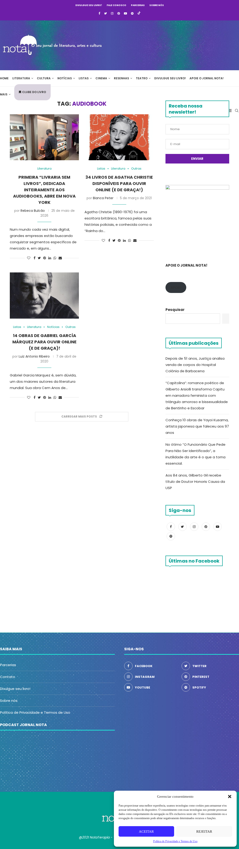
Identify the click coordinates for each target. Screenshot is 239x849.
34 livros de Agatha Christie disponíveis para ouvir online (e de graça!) (119, 183)
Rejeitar (204, 831)
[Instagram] (112, 13)
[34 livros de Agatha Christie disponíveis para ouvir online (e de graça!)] (119, 137)
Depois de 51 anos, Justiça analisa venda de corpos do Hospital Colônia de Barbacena (195, 364)
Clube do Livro (34, 92)
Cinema (101, 78)
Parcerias (138, 5)
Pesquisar (175, 309)
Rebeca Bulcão (33, 210)
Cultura (44, 78)
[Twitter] (105, 13)
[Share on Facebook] (34, 258)
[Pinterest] (118, 13)
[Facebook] (99, 13)
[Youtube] (125, 13)
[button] (229, 796)
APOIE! (176, 287)
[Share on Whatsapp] (54, 258)
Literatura (21, 78)
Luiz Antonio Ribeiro (34, 356)
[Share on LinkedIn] (49, 258)
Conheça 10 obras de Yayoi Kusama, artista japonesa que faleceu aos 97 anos (197, 426)
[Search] (236, 110)
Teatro (142, 78)
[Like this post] (28, 258)
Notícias (64, 78)
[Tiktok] (139, 13)
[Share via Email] (60, 258)
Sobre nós (156, 5)
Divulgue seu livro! (88, 5)
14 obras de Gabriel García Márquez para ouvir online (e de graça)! (44, 342)
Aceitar (146, 831)
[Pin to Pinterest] (44, 258)
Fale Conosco (116, 5)
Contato (7, 676)
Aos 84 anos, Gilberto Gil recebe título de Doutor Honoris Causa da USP (195, 481)
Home (4, 78)
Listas (84, 78)
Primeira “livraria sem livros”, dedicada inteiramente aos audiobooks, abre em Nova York (44, 189)
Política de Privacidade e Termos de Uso (35, 712)
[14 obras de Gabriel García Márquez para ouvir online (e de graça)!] (44, 295)
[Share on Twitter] (39, 258)
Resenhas (121, 78)
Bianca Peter (103, 198)
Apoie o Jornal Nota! (207, 78)
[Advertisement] (169, 44)
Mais (3, 94)
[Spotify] (132, 13)
